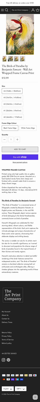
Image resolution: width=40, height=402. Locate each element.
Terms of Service (8, 339)
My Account (6, 311)
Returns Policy (7, 332)
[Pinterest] (8, 360)
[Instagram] (3, 360)
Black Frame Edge (10, 128)
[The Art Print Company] (20, 10)
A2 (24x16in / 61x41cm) (12, 104)
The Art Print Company (13, 394)
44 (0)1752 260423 (9, 353)
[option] (20, 34)
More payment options (20, 162)
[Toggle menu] (2, 10)
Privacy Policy (6, 336)
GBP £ (19, 388)
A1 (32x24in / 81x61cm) (12, 110)
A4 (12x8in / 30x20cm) (12, 91)
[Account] (32, 10)
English (6, 388)
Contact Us (5, 318)
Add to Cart (20, 149)
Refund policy (7, 343)
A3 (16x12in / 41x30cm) (12, 97)
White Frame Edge (28, 128)
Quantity (5, 135)
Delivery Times (7, 322)
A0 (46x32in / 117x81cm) (13, 117)
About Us (5, 315)
